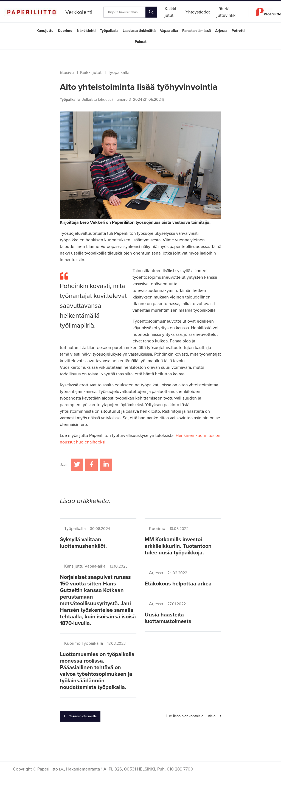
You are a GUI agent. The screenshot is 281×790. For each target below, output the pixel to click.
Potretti (238, 31)
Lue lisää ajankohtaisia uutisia (190, 716)
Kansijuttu (45, 31)
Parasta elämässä (196, 31)
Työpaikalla (109, 31)
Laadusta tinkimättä (139, 31)
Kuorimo (65, 31)
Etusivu (67, 72)
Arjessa (221, 31)
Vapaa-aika (169, 31)
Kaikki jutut (91, 72)
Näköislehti (86, 31)
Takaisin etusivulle (83, 716)
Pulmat (141, 42)
